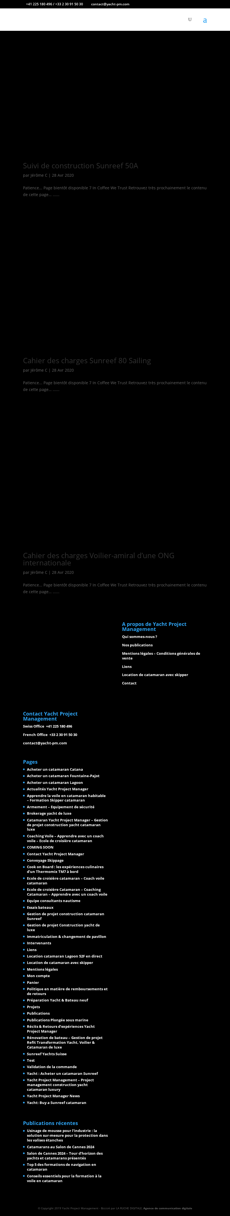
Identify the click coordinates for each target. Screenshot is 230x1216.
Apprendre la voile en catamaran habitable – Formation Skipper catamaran (66, 798)
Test (31, 1060)
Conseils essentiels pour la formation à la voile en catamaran (64, 1178)
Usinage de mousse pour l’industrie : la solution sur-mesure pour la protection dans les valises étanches (67, 1135)
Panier (33, 982)
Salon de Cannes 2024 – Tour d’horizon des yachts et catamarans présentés (65, 1156)
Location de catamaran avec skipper (155, 674)
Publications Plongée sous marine (57, 1019)
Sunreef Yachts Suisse (47, 1053)
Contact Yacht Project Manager (55, 853)
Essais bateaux (40, 907)
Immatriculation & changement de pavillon (66, 936)
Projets (33, 1006)
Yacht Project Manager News (53, 1095)
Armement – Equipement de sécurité (61, 806)
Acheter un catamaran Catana (55, 769)
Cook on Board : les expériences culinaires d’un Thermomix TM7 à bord (65, 869)
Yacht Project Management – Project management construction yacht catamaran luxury (60, 1084)
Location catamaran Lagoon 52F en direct (64, 956)
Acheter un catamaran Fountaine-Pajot (63, 775)
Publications (38, 1013)
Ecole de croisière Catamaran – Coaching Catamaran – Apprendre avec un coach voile (67, 892)
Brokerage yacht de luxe (49, 813)
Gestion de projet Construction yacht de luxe (63, 927)
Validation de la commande (52, 1066)
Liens (127, 666)
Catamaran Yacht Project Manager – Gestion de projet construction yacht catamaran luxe (67, 824)
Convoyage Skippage (45, 860)
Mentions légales (42, 969)
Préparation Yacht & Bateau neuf (57, 1000)
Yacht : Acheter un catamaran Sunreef (62, 1073)
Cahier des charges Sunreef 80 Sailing (87, 360)
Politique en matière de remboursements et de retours (67, 991)
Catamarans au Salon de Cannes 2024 (60, 1146)
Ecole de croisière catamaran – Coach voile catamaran (65, 881)
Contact (129, 683)
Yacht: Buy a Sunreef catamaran (56, 1102)
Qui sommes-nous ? (139, 636)
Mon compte (38, 975)
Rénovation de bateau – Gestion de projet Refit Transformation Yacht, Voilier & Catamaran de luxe (65, 1042)
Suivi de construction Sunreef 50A (80, 165)
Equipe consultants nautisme (54, 900)
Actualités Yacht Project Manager (57, 788)
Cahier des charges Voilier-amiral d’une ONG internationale (98, 559)
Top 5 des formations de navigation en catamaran (61, 1167)
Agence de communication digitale (167, 1208)
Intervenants (39, 942)
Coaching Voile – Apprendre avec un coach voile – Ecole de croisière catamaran (65, 838)
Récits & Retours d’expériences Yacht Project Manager (61, 1029)
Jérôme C (39, 175)
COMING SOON (40, 847)
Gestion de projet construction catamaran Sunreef (65, 916)
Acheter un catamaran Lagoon (55, 782)
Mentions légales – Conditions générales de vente (161, 656)
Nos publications (137, 644)
